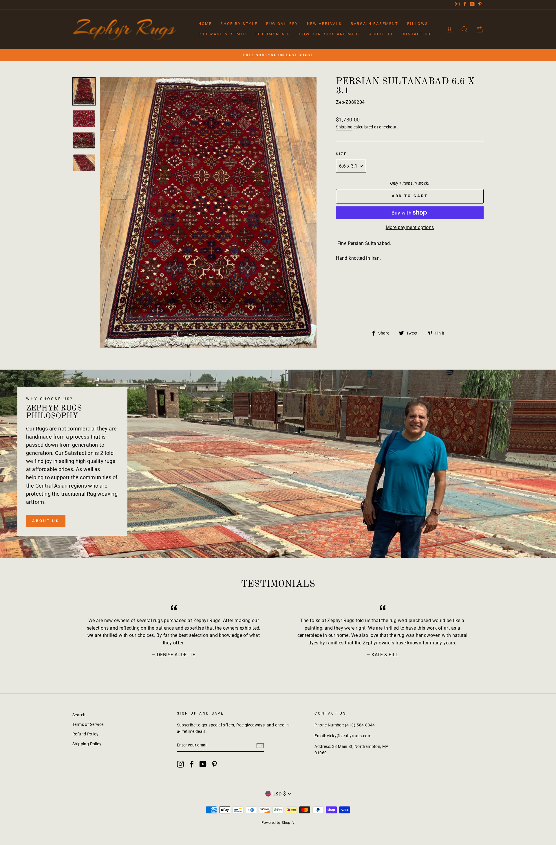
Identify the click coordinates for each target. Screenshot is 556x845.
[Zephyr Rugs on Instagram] (180, 764)
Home (205, 23)
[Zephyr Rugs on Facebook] (191, 764)
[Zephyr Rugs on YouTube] (203, 764)
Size (341, 154)
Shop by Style (238, 23)
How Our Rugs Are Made (330, 34)
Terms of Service (87, 724)
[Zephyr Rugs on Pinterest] (214, 764)
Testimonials (272, 34)
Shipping (344, 127)
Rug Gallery (282, 23)
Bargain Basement (374, 23)
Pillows (417, 23)
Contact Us (416, 34)
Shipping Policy (86, 744)
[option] (278, 55)
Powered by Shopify (278, 823)
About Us (381, 34)
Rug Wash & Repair (222, 34)
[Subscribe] (260, 745)
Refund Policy (85, 734)
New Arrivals (324, 23)
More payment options (410, 227)
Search (78, 715)
